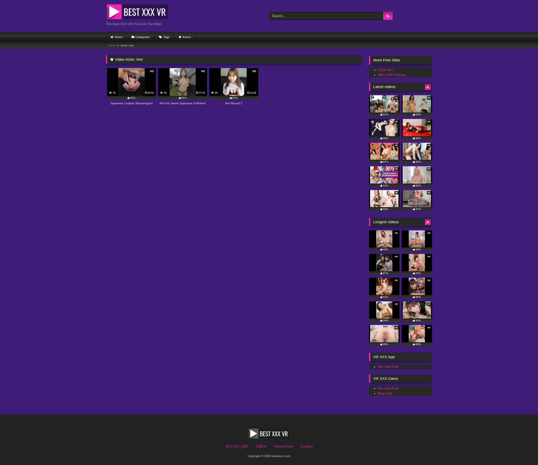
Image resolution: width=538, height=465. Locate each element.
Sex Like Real (387, 367)
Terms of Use (283, 446)
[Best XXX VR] (137, 12)
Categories (142, 37)
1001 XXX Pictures (391, 75)
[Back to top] (525, 452)
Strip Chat (384, 393)
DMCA (261, 446)
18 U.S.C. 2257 (237, 446)
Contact (307, 446)
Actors (186, 37)
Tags (166, 37)
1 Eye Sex (385, 70)
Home (119, 37)
